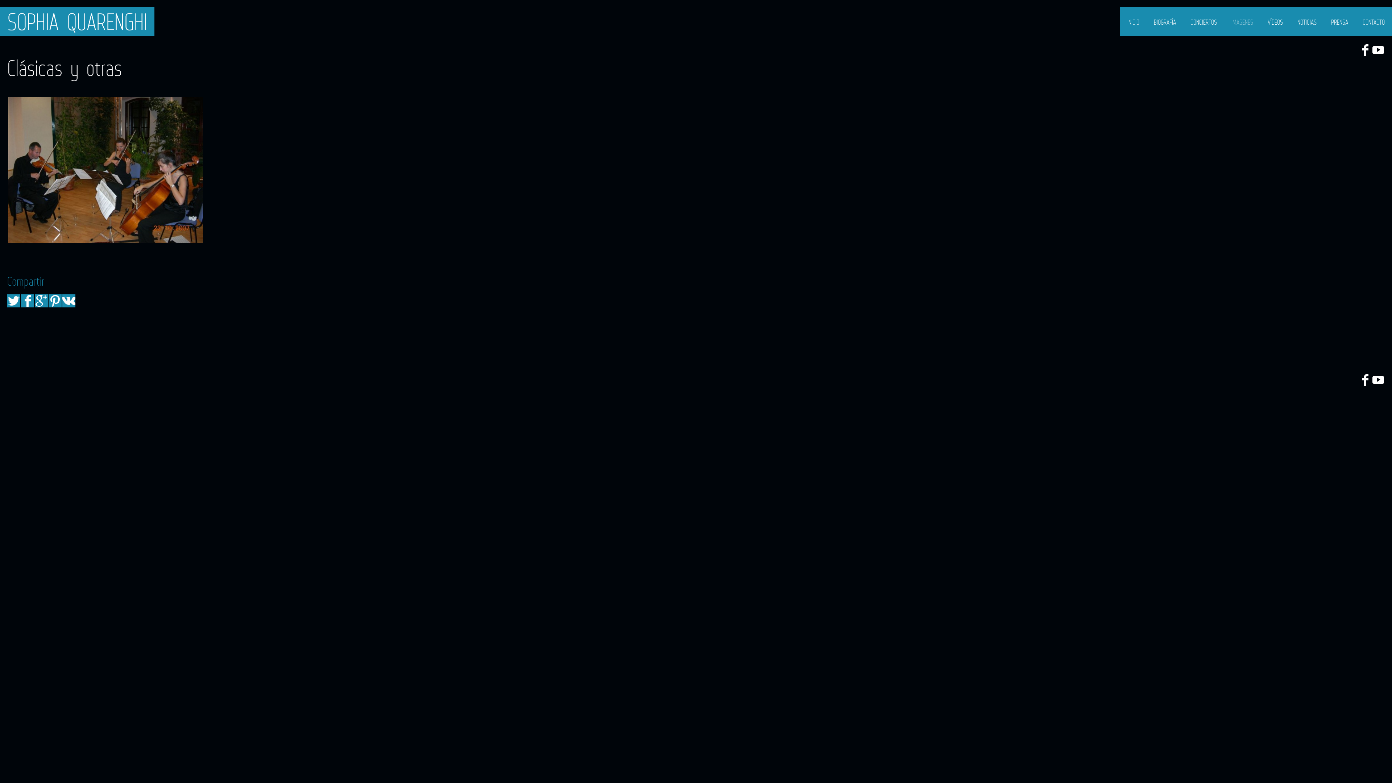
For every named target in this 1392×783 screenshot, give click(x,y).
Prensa (1339, 22)
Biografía (1165, 22)
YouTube (1378, 50)
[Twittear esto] (13, 300)
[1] (105, 170)
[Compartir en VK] (68, 300)
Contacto (1374, 22)
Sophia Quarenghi (77, 21)
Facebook (1365, 50)
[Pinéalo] (55, 300)
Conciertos (1203, 22)
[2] (301, 170)
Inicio (1133, 22)
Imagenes (1242, 22)
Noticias (1307, 22)
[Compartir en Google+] (41, 300)
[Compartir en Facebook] (27, 300)
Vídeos (1275, 22)
